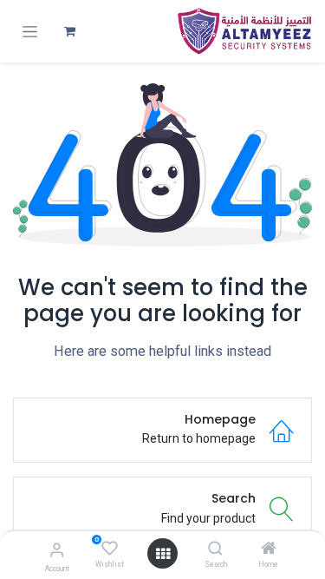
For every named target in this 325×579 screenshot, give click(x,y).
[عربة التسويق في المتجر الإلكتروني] (69, 31)
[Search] (215, 549)
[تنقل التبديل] (30, 32)
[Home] (268, 549)
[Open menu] (163, 553)
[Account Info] (57, 550)
